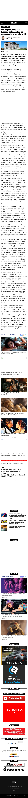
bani (10, 463)
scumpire (15, 465)
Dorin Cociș (9, 38)
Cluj (14, 463)
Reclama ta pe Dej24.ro (14, 788)
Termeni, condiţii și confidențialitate (14, 790)
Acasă (7, 786)
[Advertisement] (14, 10)
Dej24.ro (9, 465)
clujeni (4, 465)
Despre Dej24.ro (13, 786)
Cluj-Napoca (20, 463)
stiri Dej (21, 465)
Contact (20, 786)
